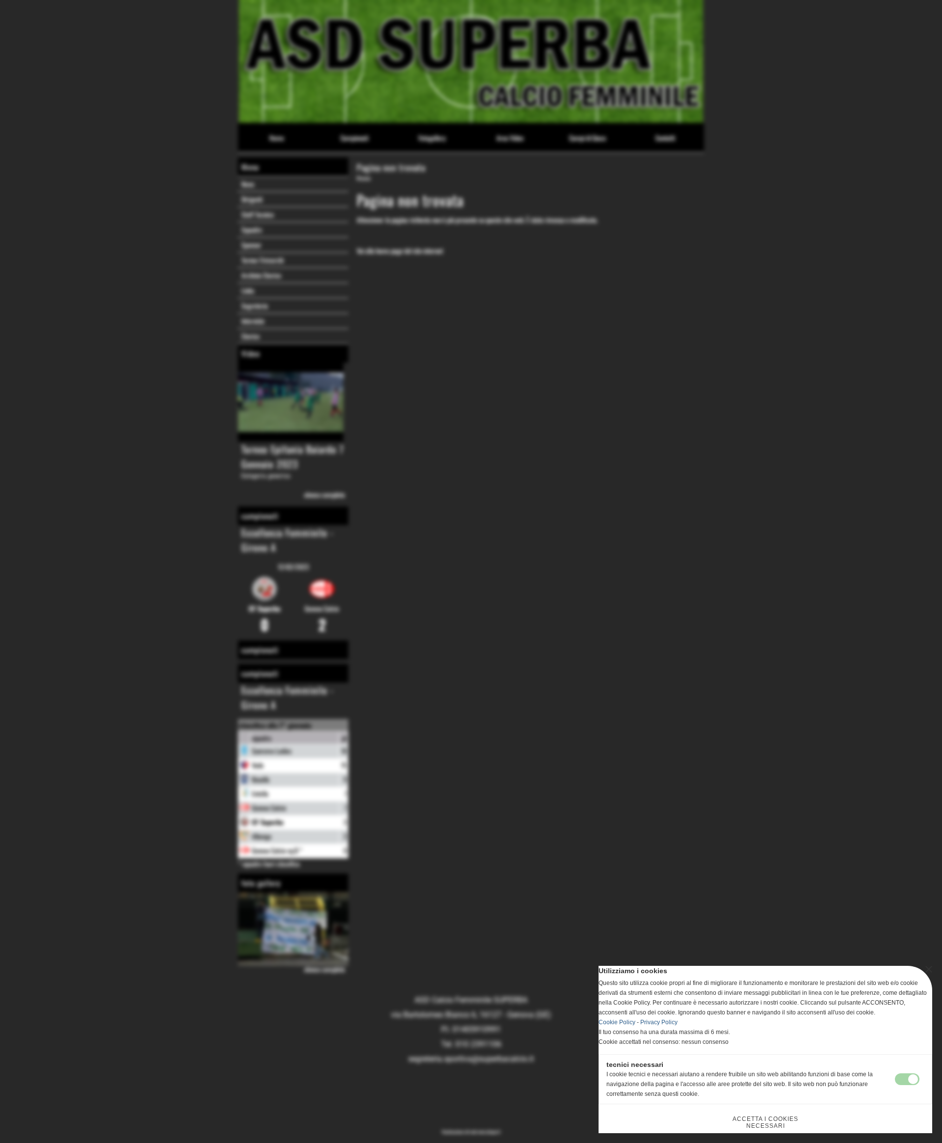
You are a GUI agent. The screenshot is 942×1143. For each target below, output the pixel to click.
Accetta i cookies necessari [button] (765, 1122)
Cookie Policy (617, 1022)
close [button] (929, 969)
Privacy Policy (659, 1022)
